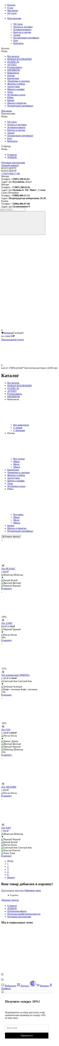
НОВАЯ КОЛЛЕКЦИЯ (19, 59)
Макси (16, 467)
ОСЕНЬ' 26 (13, 62)
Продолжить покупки (12, 890)
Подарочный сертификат (26, 37)
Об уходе (12, 13)
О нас (10, 7)
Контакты (18, 43)
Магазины (12, 10)
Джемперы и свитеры (18, 81)
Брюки (10, 100)
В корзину (6, 588)
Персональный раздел (12, 339)
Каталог (11, 5)
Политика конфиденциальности (23, 914)
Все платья (19, 458)
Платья (11, 75)
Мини (16, 461)
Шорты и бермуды (16, 103)
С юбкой (17, 427)
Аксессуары (13, 86)
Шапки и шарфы (16, 89)
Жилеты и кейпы (16, 83)
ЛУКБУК (12, 157)
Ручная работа (14, 67)
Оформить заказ (32, 890)
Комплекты (13, 72)
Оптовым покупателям (13, 162)
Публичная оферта (16, 911)
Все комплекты (21, 425)
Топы (10, 92)
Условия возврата (22, 29)
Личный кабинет (10, 165)
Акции (16, 35)
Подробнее (14, 895)
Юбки (10, 97)
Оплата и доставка (23, 26)
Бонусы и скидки (22, 32)
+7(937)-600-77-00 (10, 173)
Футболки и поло (16, 94)
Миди (16, 464)
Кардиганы (13, 78)
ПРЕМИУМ (13, 70)
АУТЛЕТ (12, 64)
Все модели (13, 56)
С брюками (19, 430)
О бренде (12, 154)
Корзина (8, 333)
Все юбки (18, 514)
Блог (15, 40)
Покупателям (14, 18)
